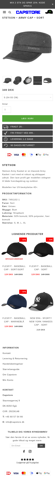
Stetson (9, 165)
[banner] (28, 11)
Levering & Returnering (15, 358)
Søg (9, 12)
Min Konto (8, 380)
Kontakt (7, 353)
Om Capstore (10, 374)
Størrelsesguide (11, 369)
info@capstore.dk (15, 422)
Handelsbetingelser (13, 364)
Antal (5, 104)
